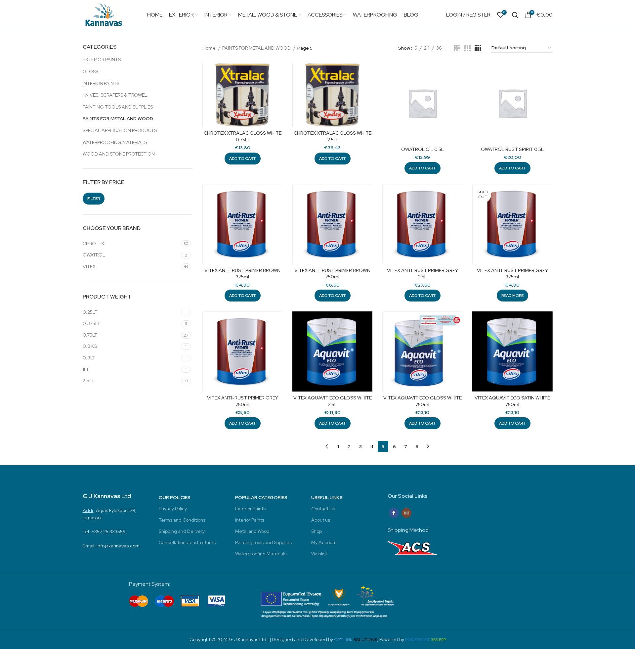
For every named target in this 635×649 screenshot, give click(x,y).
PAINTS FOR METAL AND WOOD (118, 118)
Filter (93, 198)
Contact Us (323, 509)
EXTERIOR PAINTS (102, 60)
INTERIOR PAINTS (101, 83)
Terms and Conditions (182, 520)
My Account (324, 542)
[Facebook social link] (394, 513)
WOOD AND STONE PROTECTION (119, 154)
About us (320, 520)
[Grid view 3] (467, 48)
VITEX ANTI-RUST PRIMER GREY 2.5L (422, 273)
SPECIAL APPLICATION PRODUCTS (120, 130)
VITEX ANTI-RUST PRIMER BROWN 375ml (242, 273)
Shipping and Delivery (182, 531)
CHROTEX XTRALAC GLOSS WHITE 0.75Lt (242, 136)
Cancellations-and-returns (187, 542)
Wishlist (319, 554)
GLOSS (90, 71)
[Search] (515, 15)
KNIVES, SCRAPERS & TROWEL (115, 95)
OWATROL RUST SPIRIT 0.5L (512, 149)
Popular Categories (261, 497)
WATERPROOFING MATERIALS (115, 142)
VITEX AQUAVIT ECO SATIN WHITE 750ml (512, 401)
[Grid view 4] (478, 48)
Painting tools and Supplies (263, 542)
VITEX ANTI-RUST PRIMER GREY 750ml (242, 401)
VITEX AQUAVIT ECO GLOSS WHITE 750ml (422, 401)
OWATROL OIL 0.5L (422, 149)
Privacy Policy (173, 509)
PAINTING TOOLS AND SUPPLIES (118, 107)
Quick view (277, 73)
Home (209, 48)
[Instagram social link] (406, 513)
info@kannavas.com (118, 546)
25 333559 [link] (114, 531)
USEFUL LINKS (327, 497)
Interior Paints (249, 520)
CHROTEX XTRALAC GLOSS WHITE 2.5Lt (332, 136)
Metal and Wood (252, 531)
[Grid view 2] (457, 48)
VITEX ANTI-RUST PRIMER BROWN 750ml (332, 273)
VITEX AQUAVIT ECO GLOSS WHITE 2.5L (332, 401)
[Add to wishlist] (277, 88)
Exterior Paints (250, 509)
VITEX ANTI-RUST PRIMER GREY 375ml (512, 273)
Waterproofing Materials (260, 554)
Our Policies (174, 497)
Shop (316, 531)
